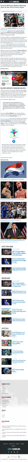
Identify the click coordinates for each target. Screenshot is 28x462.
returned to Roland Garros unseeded (13, 43)
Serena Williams (20, 61)
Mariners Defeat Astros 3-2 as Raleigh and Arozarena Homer (19, 292)
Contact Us (12, 443)
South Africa (5, 405)
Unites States (5, 400)
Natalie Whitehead (14, 242)
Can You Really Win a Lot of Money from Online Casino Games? (18, 334)
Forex (3, 390)
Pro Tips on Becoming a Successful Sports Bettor (17, 351)
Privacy (18, 443)
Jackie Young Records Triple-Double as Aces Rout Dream (19, 269)
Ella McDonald (11, 180)
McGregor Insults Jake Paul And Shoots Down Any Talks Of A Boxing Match (13, 199)
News (3, 415)
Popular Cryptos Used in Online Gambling (17, 342)
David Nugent (11, 221)
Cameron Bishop (15, 281)
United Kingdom (5, 401)
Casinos (4, 388)
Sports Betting (5, 393)
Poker (3, 392)
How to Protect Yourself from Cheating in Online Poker (19, 361)
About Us (5, 443)
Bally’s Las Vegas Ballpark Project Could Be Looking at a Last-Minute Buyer (19, 253)
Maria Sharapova (5, 118)
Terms (22, 443)
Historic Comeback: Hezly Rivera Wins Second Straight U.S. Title (19, 260)
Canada (4, 403)
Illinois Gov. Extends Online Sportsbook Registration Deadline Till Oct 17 (13, 240)
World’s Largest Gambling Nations (18, 370)
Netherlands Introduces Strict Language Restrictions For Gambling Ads (12, 179)
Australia (4, 406)
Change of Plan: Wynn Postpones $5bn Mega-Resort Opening (19, 311)
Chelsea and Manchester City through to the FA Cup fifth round (11, 220)
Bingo (3, 387)
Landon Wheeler (18, 11)
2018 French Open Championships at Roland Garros (13, 30)
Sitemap (13, 446)
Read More (14, 337)
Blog (3, 417)
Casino (3, 254)
